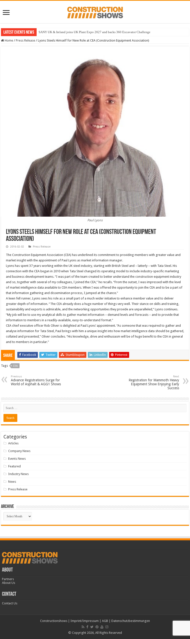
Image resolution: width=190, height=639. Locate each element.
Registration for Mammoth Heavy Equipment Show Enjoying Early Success (154, 382)
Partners (8, 579)
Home (8, 40)
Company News (19, 451)
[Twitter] (92, 627)
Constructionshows (53, 621)
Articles (13, 443)
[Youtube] (102, 627)
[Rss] (83, 627)
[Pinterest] (97, 627)
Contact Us (9, 603)
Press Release (25, 40)
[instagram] (107, 627)
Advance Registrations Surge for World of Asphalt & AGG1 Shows (36, 380)
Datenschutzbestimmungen (130, 621)
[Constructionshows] (95, 12)
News (12, 481)
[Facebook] (87, 627)
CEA (15, 365)
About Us (8, 583)
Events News (17, 458)
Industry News (18, 474)
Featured (14, 466)
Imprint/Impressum (85, 621)
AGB (105, 621)
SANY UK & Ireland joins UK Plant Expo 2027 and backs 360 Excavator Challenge (94, 32)
